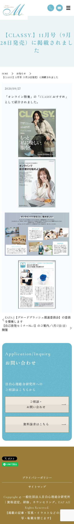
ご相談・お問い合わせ (36, 404)
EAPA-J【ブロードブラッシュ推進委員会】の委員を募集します (38, 319)
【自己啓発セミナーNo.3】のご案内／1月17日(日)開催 (34, 328)
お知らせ (21, 73)
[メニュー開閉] (68, 8)
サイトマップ (37, 487)
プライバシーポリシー (37, 478)
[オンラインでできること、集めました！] (37, 234)
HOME (5, 73)
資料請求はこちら (36, 424)
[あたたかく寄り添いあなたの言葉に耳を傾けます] (37, 284)
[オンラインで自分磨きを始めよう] (37, 183)
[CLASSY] (37, 133)
